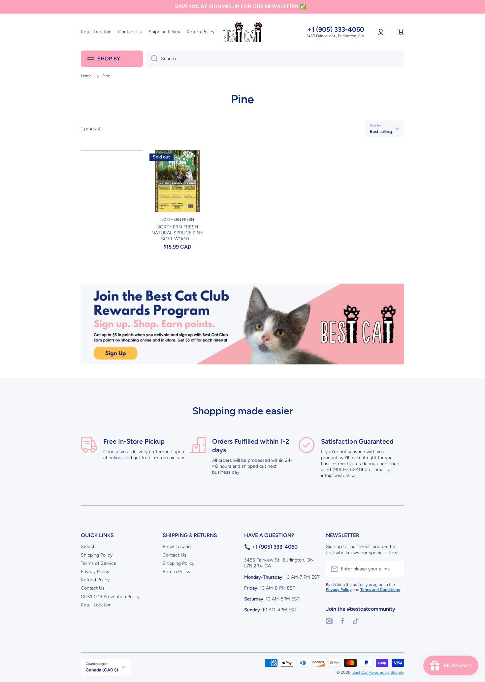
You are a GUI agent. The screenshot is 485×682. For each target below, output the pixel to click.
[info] (177, 191)
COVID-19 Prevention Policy (110, 596)
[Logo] (242, 32)
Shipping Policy (97, 555)
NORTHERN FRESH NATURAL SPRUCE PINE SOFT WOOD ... (177, 233)
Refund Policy (95, 580)
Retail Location (96, 605)
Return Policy (176, 571)
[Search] (152, 59)
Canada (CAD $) (102, 669)
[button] (401, 32)
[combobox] (275, 59)
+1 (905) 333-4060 (335, 29)
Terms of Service (98, 563)
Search (88, 546)
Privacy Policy (95, 571)
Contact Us (93, 588)
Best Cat (360, 672)
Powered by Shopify (386, 672)
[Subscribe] (396, 569)
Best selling (381, 131)
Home (86, 76)
